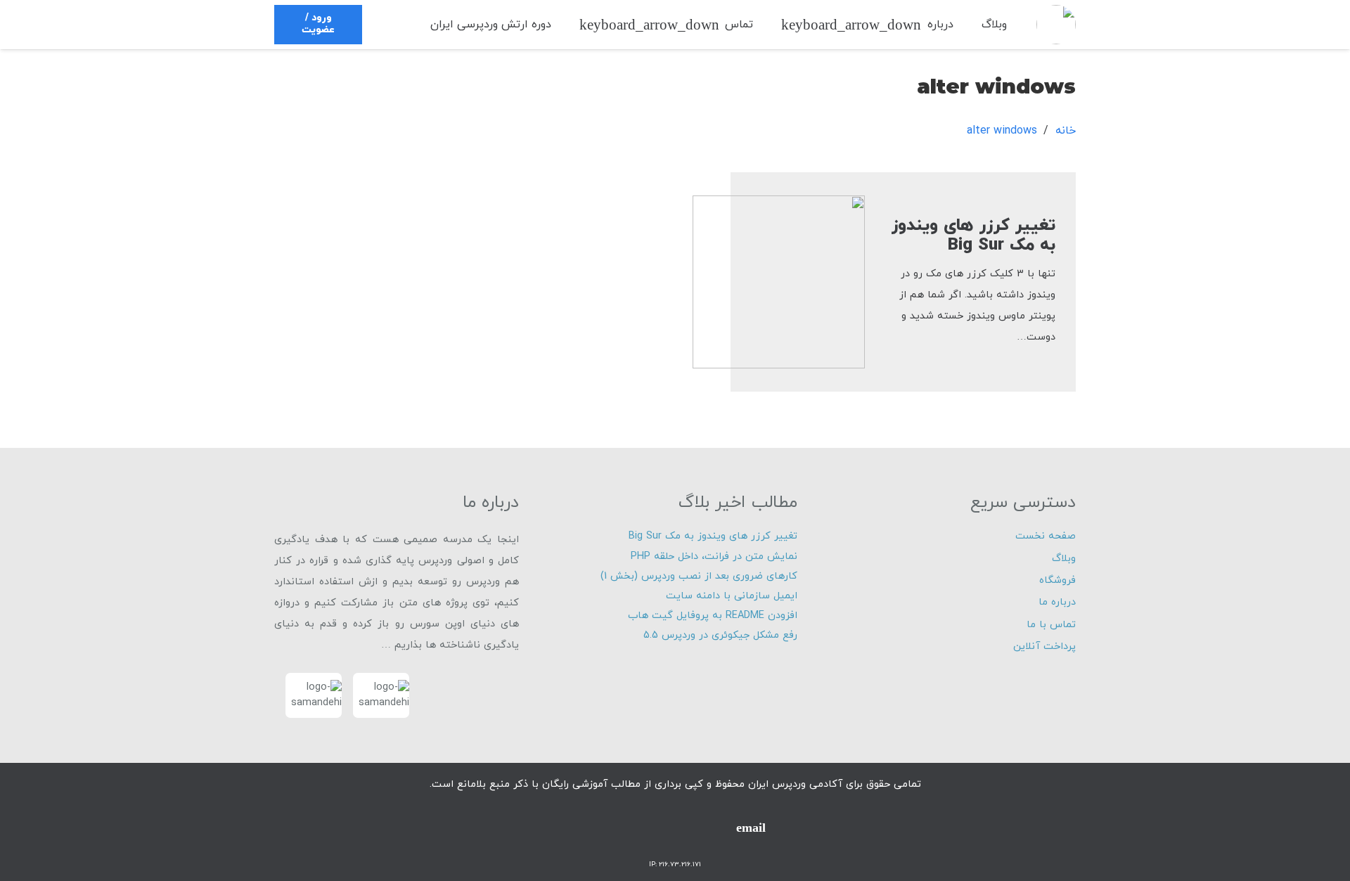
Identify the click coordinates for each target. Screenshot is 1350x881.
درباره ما (1057, 602)
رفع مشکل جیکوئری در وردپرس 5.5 (720, 635)
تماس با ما (1051, 624)
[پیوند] (1056, 24)
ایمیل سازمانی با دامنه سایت (731, 596)
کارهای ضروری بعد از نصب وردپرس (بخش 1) (698, 576)
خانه (1065, 131)
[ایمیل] (750, 827)
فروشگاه (1057, 580)
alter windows (1002, 131)
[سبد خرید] (398, 24)
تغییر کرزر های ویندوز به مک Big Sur (973, 236)
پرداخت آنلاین (1044, 646)
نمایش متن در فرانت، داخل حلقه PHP (714, 556)
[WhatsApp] (675, 827)
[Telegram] (713, 827)
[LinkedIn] (599, 827)
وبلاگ (1064, 558)
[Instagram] (637, 827)
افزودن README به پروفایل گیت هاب (712, 615)
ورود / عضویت (318, 24)
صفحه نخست (1045, 536)
